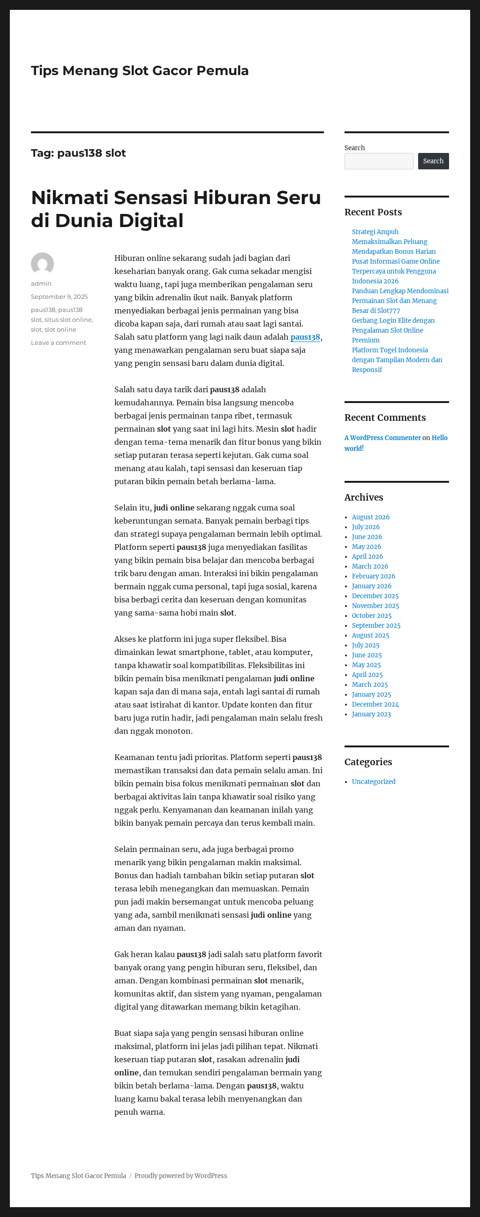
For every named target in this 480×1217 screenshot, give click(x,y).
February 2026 (374, 576)
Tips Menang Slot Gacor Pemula (140, 70)
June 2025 (367, 655)
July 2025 (366, 645)
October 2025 (372, 616)
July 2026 (366, 527)
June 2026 (367, 537)
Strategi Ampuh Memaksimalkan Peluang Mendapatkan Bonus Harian (394, 242)
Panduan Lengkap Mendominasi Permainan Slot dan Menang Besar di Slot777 (400, 301)
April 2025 (367, 675)
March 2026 (370, 566)
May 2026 (367, 547)
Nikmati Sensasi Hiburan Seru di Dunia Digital (176, 209)
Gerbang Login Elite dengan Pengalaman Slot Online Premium (393, 330)
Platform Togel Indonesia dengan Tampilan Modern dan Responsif (397, 360)
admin (41, 283)
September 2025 (376, 626)
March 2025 (370, 685)
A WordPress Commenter (383, 438)
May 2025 (366, 665)
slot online (60, 329)
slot (36, 329)
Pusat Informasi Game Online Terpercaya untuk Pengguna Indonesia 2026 (396, 271)
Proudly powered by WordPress (181, 1176)
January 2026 (372, 586)
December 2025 (375, 596)
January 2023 (371, 714)
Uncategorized (374, 782)
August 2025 (371, 635)
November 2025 (375, 606)
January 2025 (371, 695)
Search (355, 148)
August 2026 (371, 517)
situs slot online (68, 319)
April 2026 (367, 557)
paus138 (305, 337)
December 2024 (375, 704)
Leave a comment (58, 342)
